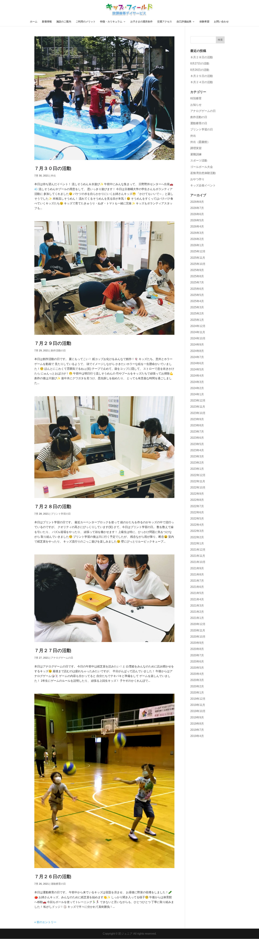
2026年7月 (197, 207)
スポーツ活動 (198, 160)
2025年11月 (197, 257)
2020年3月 (197, 680)
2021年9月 (197, 568)
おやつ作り (197, 179)
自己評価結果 (184, 21)
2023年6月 (197, 437)
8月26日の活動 (199, 69)
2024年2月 (197, 388)
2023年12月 (197, 400)
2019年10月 (197, 711)
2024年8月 (197, 350)
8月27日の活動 (199, 63)
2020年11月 (197, 630)
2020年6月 (197, 661)
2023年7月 (197, 431)
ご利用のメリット (85, 21)
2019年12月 (197, 698)
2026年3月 (197, 232)
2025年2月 (197, 313)
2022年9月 (197, 493)
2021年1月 (197, 617)
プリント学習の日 (61, 513)
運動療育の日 (58, 883)
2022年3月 (197, 530)
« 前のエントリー (45, 922)
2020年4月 (197, 673)
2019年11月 (197, 704)
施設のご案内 (63, 21)
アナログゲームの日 (62, 657)
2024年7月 (197, 357)
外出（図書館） (200, 141)
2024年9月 (197, 344)
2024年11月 (197, 332)
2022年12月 (197, 475)
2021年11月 (197, 555)
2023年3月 (197, 456)
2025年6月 (197, 288)
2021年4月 (197, 599)
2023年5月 (197, 444)
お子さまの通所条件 (141, 21)
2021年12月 (197, 549)
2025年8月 (197, 276)
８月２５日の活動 (201, 75)
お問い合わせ (221, 21)
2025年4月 (197, 301)
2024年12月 (197, 326)
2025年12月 (197, 251)
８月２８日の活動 (201, 57)
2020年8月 (197, 648)
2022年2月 (197, 537)
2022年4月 (197, 524)
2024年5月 (197, 369)
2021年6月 (197, 586)
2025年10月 (197, 263)
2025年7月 (197, 282)
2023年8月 (197, 425)
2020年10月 (197, 636)
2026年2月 (197, 239)
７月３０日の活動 (52, 168)
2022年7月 (197, 506)
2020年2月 (197, 686)
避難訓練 (196, 154)
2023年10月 (197, 413)
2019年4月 (197, 735)
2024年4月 (197, 375)
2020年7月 (197, 655)
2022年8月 (197, 499)
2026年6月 (197, 214)
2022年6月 (197, 512)
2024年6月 (197, 363)
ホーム (33, 21)
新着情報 (47, 21)
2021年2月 (197, 611)
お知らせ (196, 104)
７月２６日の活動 (52, 876)
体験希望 (204, 21)
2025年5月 (197, 294)
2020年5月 (197, 667)
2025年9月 (197, 270)
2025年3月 (197, 307)
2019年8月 (197, 723)
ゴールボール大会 (201, 166)
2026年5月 (197, 220)
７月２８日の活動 (52, 506)
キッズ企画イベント (203, 185)
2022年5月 (197, 518)
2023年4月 (197, 450)
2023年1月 (197, 468)
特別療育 (196, 98)
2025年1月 (197, 319)
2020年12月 (197, 624)
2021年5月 (197, 593)
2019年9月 (197, 717)
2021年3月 (197, 605)
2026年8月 (197, 201)
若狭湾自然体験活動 (203, 173)
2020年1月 (197, 692)
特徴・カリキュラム (111, 21)
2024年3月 (197, 381)
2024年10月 (197, 338)
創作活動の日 (58, 350)
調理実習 (196, 148)
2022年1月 (197, 543)
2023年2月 (197, 462)
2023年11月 (197, 406)
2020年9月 (197, 642)
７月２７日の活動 (52, 650)
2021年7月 (197, 580)
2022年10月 (197, 487)
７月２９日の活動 (52, 343)
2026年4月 (197, 226)
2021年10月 (197, 561)
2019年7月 (197, 729)
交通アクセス (164, 21)
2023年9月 (197, 419)
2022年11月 (197, 481)
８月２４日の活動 (201, 82)
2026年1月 (197, 245)
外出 (53, 175)
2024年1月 (197, 394)
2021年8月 (197, 574)
